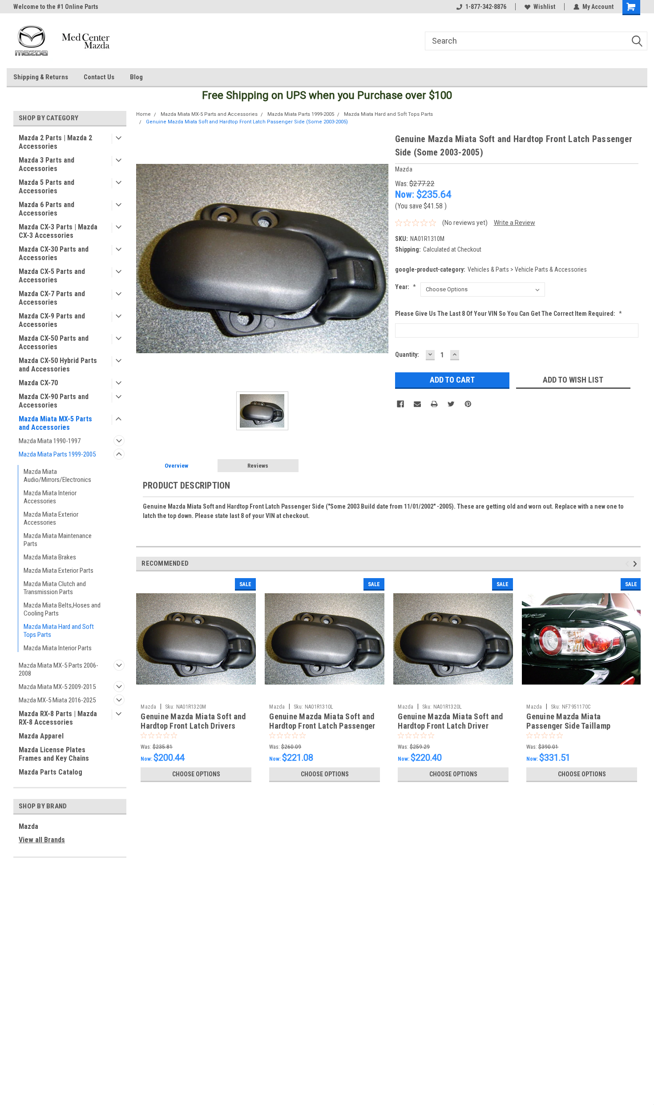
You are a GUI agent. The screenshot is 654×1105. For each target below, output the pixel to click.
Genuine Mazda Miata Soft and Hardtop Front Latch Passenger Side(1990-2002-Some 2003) (322, 726)
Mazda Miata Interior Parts (58, 648)
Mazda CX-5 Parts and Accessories (52, 275)
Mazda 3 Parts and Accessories (46, 164)
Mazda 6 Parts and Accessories (46, 208)
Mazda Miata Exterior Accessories (51, 518)
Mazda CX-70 (38, 383)
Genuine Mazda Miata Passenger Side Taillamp (568, 721)
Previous (628, 564)
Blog (136, 77)
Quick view (196, 693)
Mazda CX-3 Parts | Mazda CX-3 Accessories (58, 231)
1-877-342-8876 (485, 6)
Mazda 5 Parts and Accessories (46, 186)
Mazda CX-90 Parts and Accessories (54, 400)
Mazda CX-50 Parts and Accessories (54, 342)
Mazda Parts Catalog (50, 772)
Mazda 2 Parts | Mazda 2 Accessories (55, 142)
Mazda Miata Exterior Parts (58, 571)
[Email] (417, 404)
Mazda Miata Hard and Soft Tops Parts (59, 631)
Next (636, 564)
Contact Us (99, 77)
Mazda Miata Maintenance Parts (58, 540)
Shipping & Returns (40, 77)
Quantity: (407, 354)
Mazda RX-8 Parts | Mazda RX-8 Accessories (58, 717)
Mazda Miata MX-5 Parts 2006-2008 (58, 669)
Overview (176, 465)
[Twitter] (451, 404)
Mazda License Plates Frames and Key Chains (54, 754)
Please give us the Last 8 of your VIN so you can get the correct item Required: (508, 313)
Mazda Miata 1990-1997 (50, 441)
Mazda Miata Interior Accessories (50, 497)
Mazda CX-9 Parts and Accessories (52, 320)
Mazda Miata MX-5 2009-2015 (57, 687)
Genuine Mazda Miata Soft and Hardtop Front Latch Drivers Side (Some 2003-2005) (193, 726)
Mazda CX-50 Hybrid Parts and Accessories (58, 364)
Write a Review (514, 222)
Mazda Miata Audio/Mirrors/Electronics (57, 476)
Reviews (257, 465)
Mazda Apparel (41, 736)
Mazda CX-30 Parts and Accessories (54, 253)
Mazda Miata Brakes (50, 557)
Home (143, 114)
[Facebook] (400, 404)
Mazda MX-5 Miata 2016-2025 (57, 700)
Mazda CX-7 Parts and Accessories (52, 298)
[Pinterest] (468, 404)
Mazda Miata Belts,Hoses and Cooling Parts (62, 609)
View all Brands (42, 840)
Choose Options (196, 774)
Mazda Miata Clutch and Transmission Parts (55, 588)
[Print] (434, 404)
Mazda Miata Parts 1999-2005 (57, 454)
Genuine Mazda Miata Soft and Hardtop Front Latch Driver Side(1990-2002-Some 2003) (450, 726)
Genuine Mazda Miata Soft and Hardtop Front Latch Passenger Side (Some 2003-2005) (247, 122)
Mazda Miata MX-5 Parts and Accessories (55, 423)
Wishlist (544, 6)
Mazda (28, 826)
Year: (405, 286)
